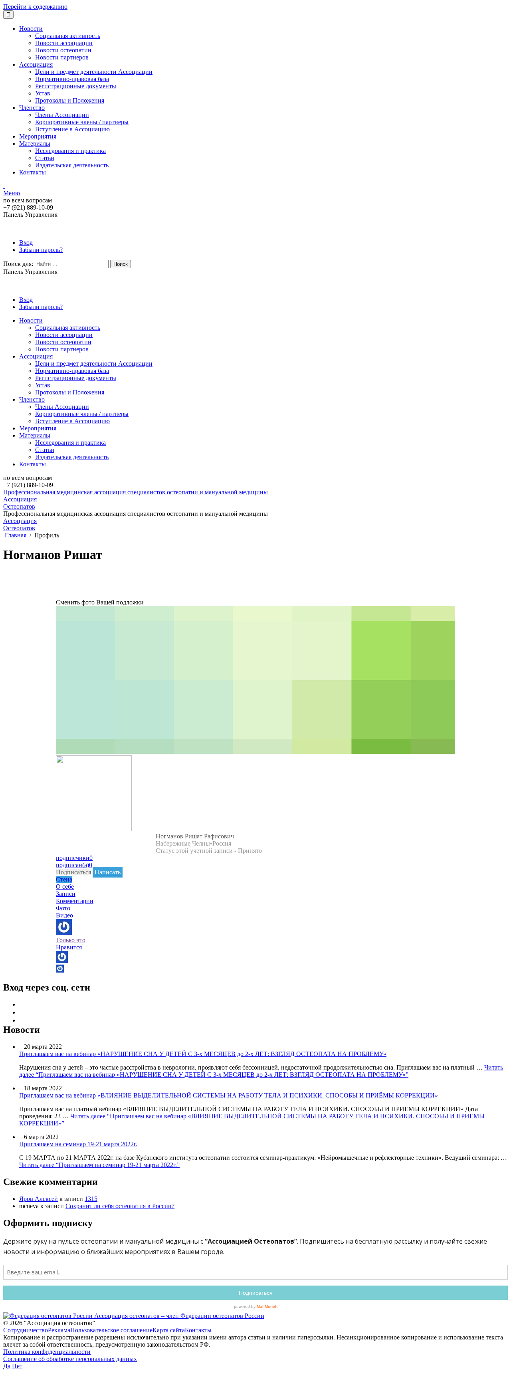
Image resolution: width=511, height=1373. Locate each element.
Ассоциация (36, 64)
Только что (70, 940)
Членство (32, 107)
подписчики (74, 857)
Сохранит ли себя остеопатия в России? (119, 1206)
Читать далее (261, 1071)
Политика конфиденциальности (47, 1351)
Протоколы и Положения (69, 100)
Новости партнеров (62, 57)
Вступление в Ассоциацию (72, 129)
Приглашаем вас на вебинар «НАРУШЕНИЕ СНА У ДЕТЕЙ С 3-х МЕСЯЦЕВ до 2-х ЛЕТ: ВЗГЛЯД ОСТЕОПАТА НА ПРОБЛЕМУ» (202, 1053)
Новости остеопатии (63, 50)
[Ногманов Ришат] (94, 829)
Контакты (32, 172)
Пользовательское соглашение (111, 1330)
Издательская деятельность (72, 165)
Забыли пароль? (41, 249)
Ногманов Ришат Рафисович (195, 836)
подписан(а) (74, 865)
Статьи (44, 158)
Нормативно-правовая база (72, 78)
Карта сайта (169, 1330)
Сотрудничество (25, 1330)
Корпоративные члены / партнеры (82, 122)
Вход (26, 242)
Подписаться (73, 872)
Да (6, 1366)
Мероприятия (37, 136)
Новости (31, 28)
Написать (108, 872)
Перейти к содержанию (35, 6)
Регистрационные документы (75, 86)
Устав (42, 93)
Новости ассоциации (64, 43)
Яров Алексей (38, 1198)
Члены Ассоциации (62, 114)
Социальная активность (67, 35)
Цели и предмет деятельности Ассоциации (94, 71)
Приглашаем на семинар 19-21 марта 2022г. (78, 1144)
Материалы (34, 143)
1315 (91, 1198)
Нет (17, 1366)
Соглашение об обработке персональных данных (70, 1358)
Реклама (59, 1330)
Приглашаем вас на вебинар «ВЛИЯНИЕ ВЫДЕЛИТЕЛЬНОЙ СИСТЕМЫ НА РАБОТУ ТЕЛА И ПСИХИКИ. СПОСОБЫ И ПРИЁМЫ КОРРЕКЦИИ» (228, 1095)
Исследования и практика (70, 150)
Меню (11, 193)
